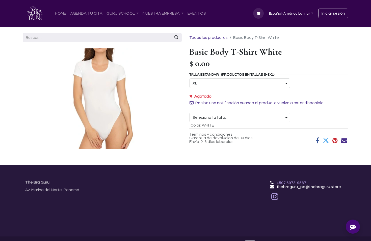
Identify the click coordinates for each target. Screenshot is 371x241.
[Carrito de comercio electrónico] (258, 13)
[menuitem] (60, 13)
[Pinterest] (335, 140)
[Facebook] (317, 140)
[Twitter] (326, 140)
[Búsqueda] (176, 37)
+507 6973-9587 (291, 183)
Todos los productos (208, 38)
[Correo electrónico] (344, 140)
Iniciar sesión (333, 13)
